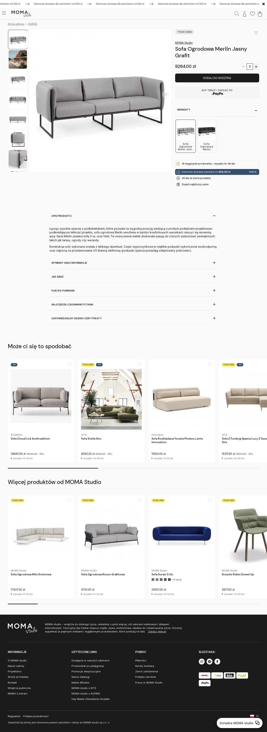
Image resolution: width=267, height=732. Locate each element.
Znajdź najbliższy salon (195, 184)
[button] (166, 94)
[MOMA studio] (21, 14)
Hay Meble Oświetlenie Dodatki (90, 699)
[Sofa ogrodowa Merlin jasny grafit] (100, 101)
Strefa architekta (18, 676)
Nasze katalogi (81, 676)
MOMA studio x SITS (84, 688)
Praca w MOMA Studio (149, 682)
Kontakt (12, 682)
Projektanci (15, 671)
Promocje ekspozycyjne (86, 671)
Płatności (140, 660)
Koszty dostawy (144, 665)
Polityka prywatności (35, 716)
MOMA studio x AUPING (86, 693)
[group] (41, 411)
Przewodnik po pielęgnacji (88, 665)
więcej (252, 171)
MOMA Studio (184, 42)
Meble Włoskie (80, 682)
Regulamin (14, 716)
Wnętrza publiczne (19, 688)
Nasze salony (16, 665)
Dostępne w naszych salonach (90, 660)
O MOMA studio (17, 660)
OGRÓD (32, 23)
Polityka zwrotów (145, 676)
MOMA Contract (17, 693)
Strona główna (16, 23)
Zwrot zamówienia (146, 671)
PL (257, 716)
